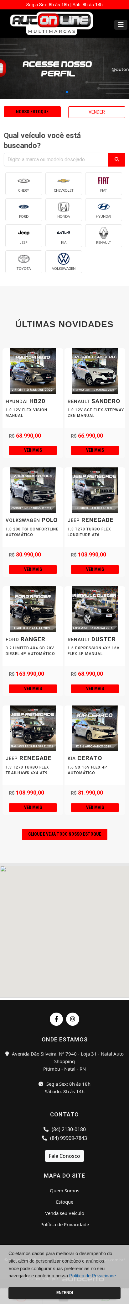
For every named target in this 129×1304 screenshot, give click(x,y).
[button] (62, 92)
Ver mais (33, 450)
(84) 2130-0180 (68, 1129)
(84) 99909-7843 (68, 1138)
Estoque (64, 1202)
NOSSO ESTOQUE (32, 111)
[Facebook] (56, 1019)
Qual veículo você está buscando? (42, 140)
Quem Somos (64, 1190)
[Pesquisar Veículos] (116, 160)
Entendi (64, 1293)
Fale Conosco (64, 1155)
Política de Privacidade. (93, 1275)
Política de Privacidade (64, 1224)
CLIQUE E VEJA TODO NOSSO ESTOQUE (64, 834)
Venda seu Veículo (64, 1213)
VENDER (97, 111)
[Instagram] (72, 1019)
